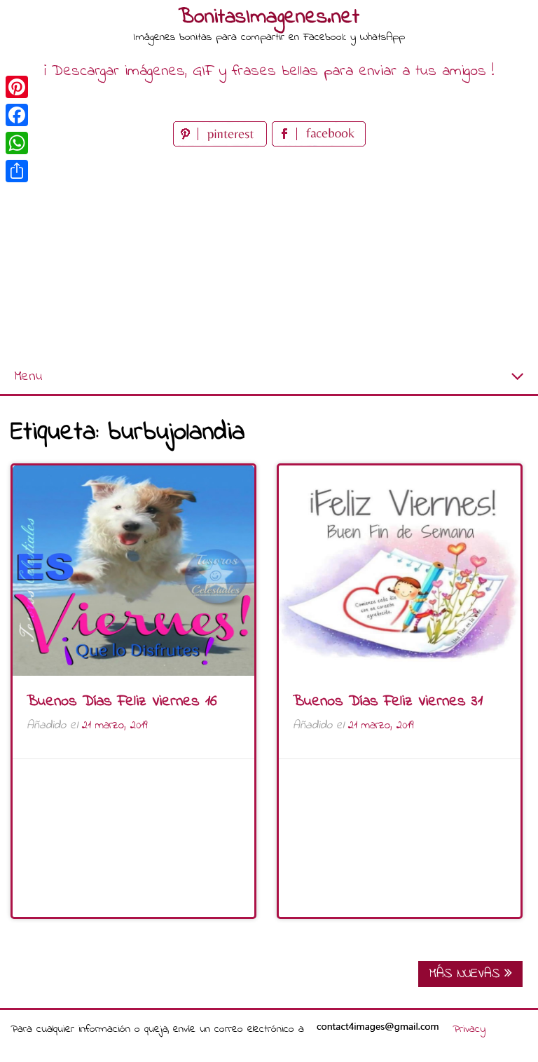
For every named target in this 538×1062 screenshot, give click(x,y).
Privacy (469, 1029)
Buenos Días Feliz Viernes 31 (388, 701)
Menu (28, 376)
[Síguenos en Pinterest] (222, 143)
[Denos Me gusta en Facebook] (319, 143)
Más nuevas (466, 974)
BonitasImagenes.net (269, 17)
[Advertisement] (269, 255)
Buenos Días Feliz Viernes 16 (122, 701)
